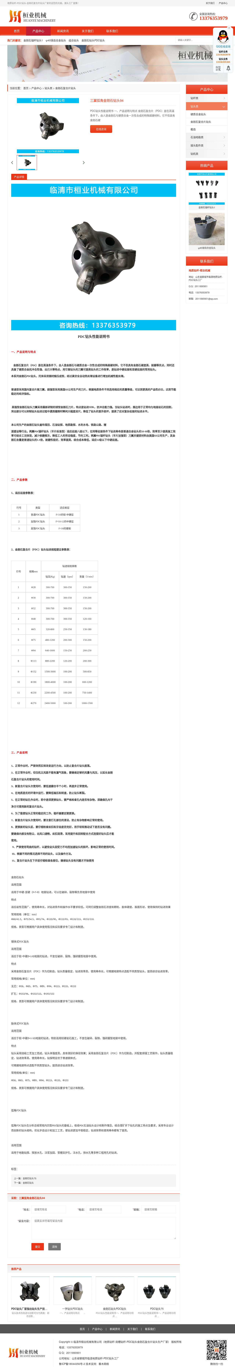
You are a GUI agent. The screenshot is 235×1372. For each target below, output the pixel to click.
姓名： (27, 1209)
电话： (82, 1209)
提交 (37, 1246)
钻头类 (194, 106)
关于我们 (210, 3)
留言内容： (24, 1221)
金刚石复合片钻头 (201, 121)
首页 (17, 31)
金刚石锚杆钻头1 (33, 40)
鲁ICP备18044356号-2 (72, 1364)
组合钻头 (74, 40)
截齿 (193, 129)
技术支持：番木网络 (97, 1364)
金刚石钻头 (28, 1182)
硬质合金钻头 (198, 114)
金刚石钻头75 (29, 1178)
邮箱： (137, 1209)
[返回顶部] (228, 68)
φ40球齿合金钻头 (56, 40)
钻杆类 (194, 98)
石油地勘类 (197, 137)
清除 (54, 1246)
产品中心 (223, 3)
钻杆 (36, 847)
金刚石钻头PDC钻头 (93, 40)
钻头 (88, 337)
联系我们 (112, 31)
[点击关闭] (229, 27)
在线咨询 (101, 129)
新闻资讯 (63, 31)
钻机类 (194, 153)
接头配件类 (197, 145)
